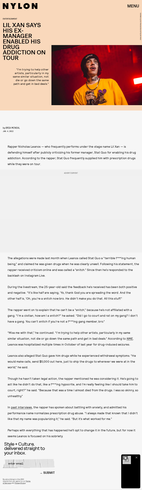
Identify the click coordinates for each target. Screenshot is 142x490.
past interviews (21, 407)
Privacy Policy (20, 483)
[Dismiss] (136, 457)
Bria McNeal (13, 127)
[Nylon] (20, 6)
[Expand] (125, 457)
